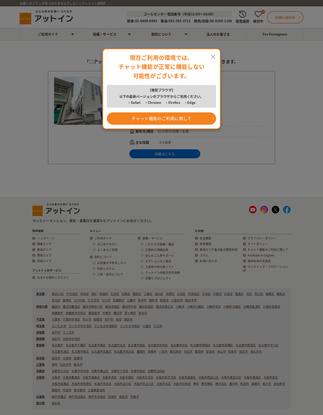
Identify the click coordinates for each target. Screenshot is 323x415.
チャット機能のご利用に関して (161, 118)
